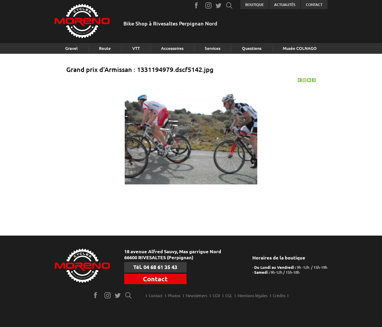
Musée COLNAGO (300, 48)
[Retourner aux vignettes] (304, 80)
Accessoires (172, 48)
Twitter (219, 5)
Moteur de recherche (229, 5)
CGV (216, 295)
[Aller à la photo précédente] (300, 80)
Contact (314, 5)
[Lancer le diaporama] (309, 80)
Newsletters (196, 295)
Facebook (198, 5)
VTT (136, 48)
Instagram (208, 5)
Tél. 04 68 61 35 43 (155, 267)
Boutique (254, 5)
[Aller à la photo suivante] (314, 80)
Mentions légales (253, 295)
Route (105, 48)
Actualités (284, 5)
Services (212, 48)
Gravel (71, 48)
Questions (251, 48)
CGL (228, 295)
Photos (174, 295)
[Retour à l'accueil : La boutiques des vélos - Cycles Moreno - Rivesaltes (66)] (82, 21)
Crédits (279, 295)
